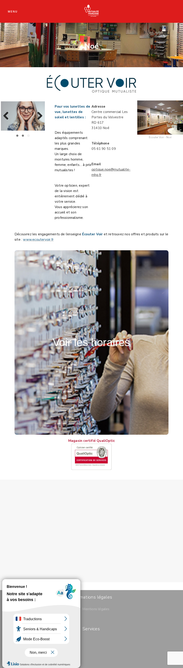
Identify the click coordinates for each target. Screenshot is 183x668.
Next (38, 115)
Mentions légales (95, 609)
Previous (7, 115)
